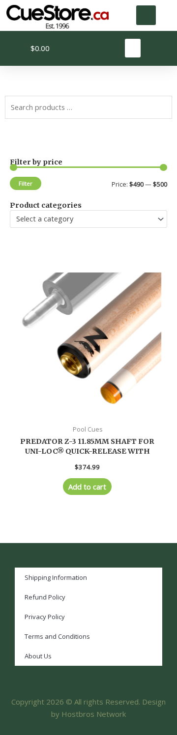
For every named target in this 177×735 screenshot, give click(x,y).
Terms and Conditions (57, 636)
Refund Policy (45, 597)
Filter (25, 183)
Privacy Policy (45, 616)
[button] (146, 15)
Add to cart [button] (87, 486)
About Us (38, 656)
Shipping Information (56, 577)
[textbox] (84, 219)
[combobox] (88, 219)
